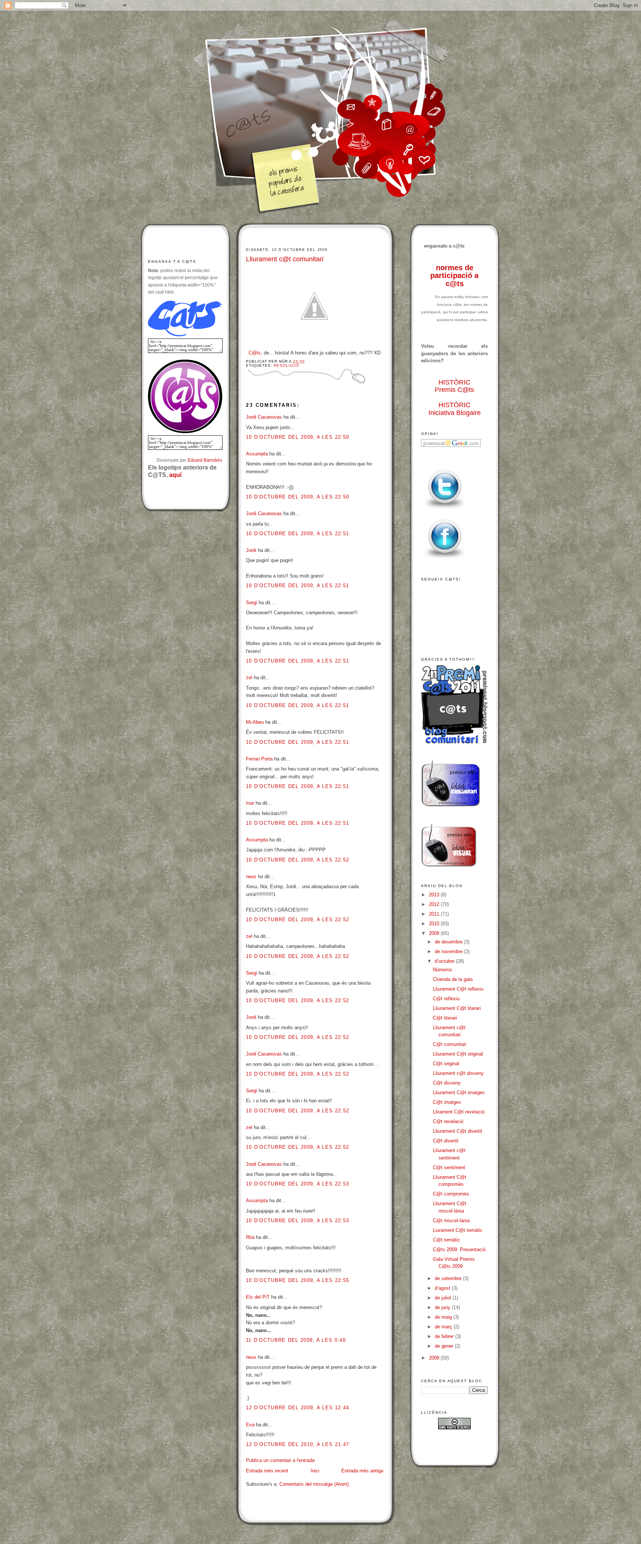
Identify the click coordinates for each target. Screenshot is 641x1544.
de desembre (449, 942)
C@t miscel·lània (451, 1220)
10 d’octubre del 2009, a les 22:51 (297, 533)
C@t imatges (447, 1102)
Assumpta (257, 454)
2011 (435, 914)
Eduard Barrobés (205, 460)
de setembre (449, 1278)
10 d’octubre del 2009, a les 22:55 (297, 1280)
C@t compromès (451, 1194)
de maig (444, 1317)
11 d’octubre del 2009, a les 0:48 (296, 1340)
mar (250, 803)
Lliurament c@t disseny (458, 1073)
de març (444, 1326)
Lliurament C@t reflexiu (458, 989)
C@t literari (445, 1018)
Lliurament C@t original (458, 1054)
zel (249, 677)
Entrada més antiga (362, 1470)
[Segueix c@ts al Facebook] (445, 559)
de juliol (444, 1298)
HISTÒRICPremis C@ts (454, 386)
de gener (445, 1346)
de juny (443, 1307)
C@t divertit (445, 1141)
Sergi (251, 602)
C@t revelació (448, 1121)
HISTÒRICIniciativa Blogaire (454, 408)
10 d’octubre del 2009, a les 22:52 (297, 860)
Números (442, 969)
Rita (250, 1237)
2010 (435, 923)
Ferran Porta (259, 759)
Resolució (286, 365)
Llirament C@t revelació (458, 1112)
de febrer (445, 1336)
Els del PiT (258, 1297)
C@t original (446, 1063)
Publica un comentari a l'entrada (280, 1460)
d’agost (443, 1288)
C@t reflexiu (446, 998)
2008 (435, 1358)
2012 (435, 904)
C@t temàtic (446, 1240)
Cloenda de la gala (453, 979)
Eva (250, 1424)
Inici (314, 1470)
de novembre (449, 951)
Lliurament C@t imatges (459, 1092)
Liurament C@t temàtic (458, 1230)
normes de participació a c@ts (454, 276)
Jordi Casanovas (264, 417)
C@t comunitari (449, 1044)
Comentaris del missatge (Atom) (314, 1484)
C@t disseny (447, 1083)
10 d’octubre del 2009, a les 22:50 (297, 437)
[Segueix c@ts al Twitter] (445, 509)
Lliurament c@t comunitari (284, 259)
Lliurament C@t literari (457, 1008)
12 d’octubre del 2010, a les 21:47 (297, 1444)
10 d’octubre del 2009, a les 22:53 (297, 1184)
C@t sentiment (449, 1167)
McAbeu (255, 722)
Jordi (251, 550)
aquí (175, 475)
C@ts (255, 353)
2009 (435, 933)
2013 (435, 894)
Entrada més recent (267, 1470)
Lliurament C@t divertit (457, 1131)
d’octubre (445, 961)
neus (251, 876)
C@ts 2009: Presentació (459, 1249)
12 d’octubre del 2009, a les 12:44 (297, 1407)
